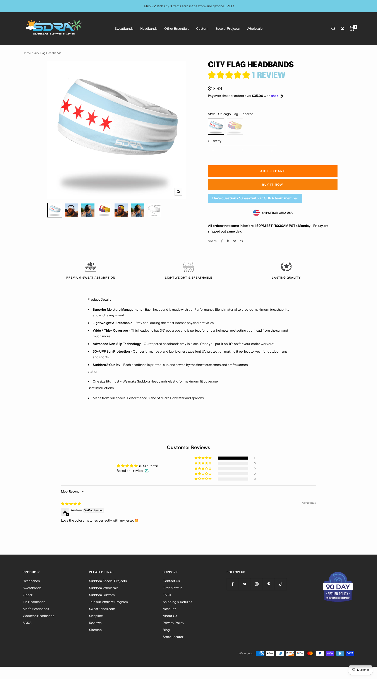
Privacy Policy (173, 623)
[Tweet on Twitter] (234, 241)
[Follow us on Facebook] (233, 584)
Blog (166, 630)
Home (27, 53)
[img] (71, 504)
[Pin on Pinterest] (228, 241)
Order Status (172, 588)
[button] (230, 75)
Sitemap (95, 630)
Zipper (28, 595)
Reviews (95, 623)
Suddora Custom (102, 595)
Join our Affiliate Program (108, 602)
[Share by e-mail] (241, 241)
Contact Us (171, 581)
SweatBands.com (102, 609)
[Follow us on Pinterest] (269, 584)
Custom (202, 28)
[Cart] (352, 28)
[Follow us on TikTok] (281, 584)
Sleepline (96, 616)
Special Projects (227, 28)
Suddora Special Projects (108, 581)
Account (169, 609)
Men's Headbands (36, 609)
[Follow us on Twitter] (245, 584)
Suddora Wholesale (103, 588)
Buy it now (272, 184)
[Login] (342, 28)
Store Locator (173, 637)
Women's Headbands (38, 616)
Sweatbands (124, 28)
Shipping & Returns (177, 602)
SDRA (27, 623)
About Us (170, 616)
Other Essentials (176, 28)
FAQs (167, 595)
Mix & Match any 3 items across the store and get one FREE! (189, 6)
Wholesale (254, 28)
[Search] (333, 29)
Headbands (148, 28)
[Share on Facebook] (222, 241)
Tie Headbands (34, 602)
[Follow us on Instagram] (257, 584)
